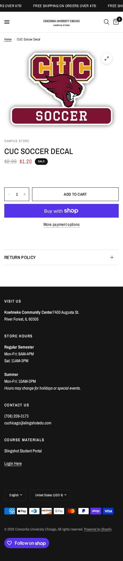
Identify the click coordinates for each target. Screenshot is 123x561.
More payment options (61, 224)
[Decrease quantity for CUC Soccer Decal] (9, 194)
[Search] (106, 22)
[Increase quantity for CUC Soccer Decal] (24, 194)
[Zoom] (106, 58)
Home (7, 39)
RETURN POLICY (20, 257)
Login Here (13, 463)
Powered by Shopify (98, 529)
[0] (115, 22)
